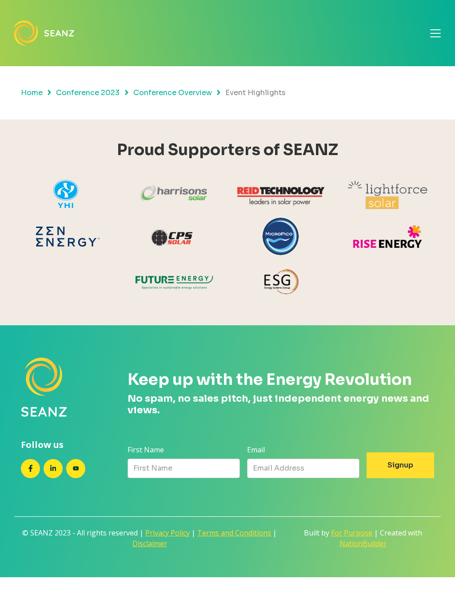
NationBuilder (363, 543)
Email (256, 450)
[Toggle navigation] (435, 33)
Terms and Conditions (234, 533)
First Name (146, 450)
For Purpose (351, 533)
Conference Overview (172, 92)
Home (32, 92)
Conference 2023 (88, 92)
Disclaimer (149, 543)
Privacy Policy (167, 533)
